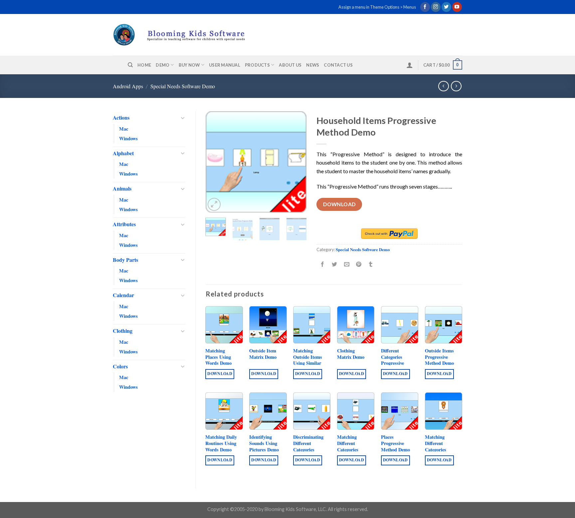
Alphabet (123, 153)
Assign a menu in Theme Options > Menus (377, 7)
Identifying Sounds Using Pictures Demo (264, 443)
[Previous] (216, 162)
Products (257, 65)
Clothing (122, 330)
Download (339, 204)
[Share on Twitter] (334, 264)
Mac (123, 128)
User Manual (224, 65)
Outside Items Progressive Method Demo (439, 357)
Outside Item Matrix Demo (263, 354)
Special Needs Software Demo (182, 86)
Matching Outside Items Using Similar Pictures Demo (308, 360)
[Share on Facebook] (322, 264)
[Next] (296, 162)
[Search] (130, 65)
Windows (128, 138)
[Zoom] (214, 204)
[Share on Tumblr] (370, 264)
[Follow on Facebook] (425, 7)
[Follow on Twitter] (446, 7)
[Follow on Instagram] (436, 7)
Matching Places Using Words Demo (218, 357)
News (312, 65)
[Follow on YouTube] (457, 7)
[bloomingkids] (192, 35)
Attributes (124, 224)
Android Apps (128, 86)
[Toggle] (182, 118)
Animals (122, 188)
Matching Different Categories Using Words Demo (438, 449)
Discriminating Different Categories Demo (308, 446)
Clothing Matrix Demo (350, 354)
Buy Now (189, 65)
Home (144, 65)
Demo (162, 65)
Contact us (338, 65)
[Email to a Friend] (346, 264)
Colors (120, 366)
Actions (121, 117)
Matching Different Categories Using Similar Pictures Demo (352, 449)
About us (290, 65)
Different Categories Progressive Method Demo (395, 360)
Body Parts (125, 259)
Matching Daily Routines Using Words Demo (221, 443)
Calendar (123, 295)
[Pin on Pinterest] (358, 264)
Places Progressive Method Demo (395, 443)
